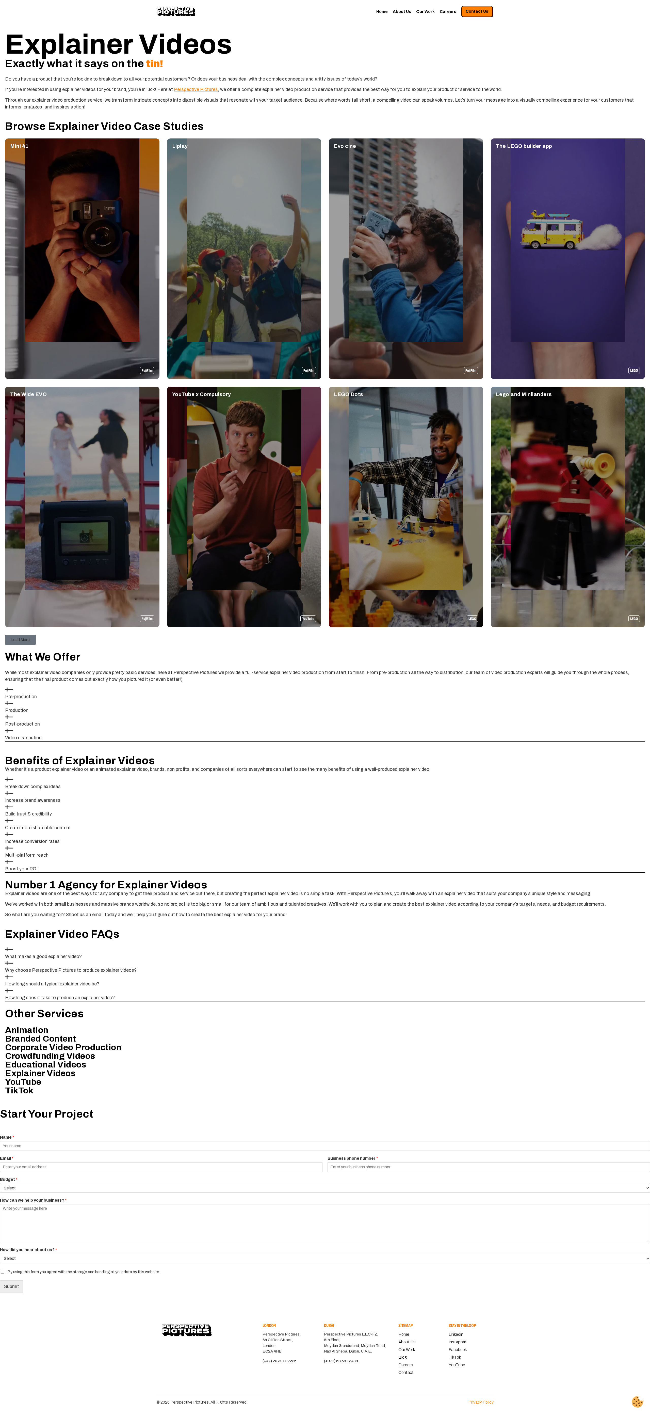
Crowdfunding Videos (50, 1056)
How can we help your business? (33, 1200)
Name (7, 1137)
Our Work (425, 11)
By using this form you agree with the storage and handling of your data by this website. (83, 1272)
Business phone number (353, 1158)
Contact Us (477, 11)
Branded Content (40, 1038)
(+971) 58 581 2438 (341, 1361)
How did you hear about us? (28, 1250)
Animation (26, 1030)
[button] (20, 640)
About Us (402, 11)
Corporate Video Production (63, 1047)
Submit (11, 1286)
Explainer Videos (40, 1073)
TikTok (19, 1090)
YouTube (23, 1082)
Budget (9, 1179)
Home (382, 11)
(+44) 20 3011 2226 (280, 1361)
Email (6, 1158)
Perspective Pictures (196, 89)
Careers (448, 11)
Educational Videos (45, 1064)
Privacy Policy (481, 1402)
